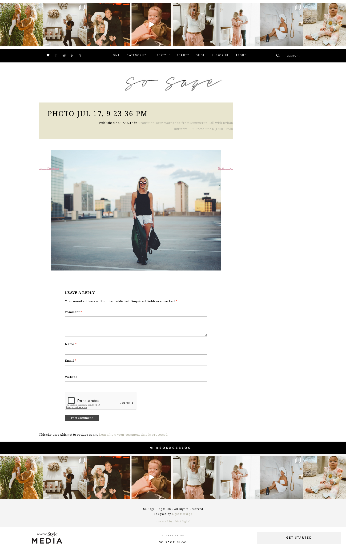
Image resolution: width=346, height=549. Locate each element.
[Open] (21, 24)
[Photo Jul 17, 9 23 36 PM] (136, 209)
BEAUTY (183, 55)
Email (70, 360)
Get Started (299, 538)
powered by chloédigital (173, 521)
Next (225, 168)
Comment (73, 312)
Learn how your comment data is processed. (134, 434)
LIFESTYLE (162, 55)
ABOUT (241, 55)
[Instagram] (39, 41)
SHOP (201, 55)
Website (71, 377)
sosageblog (21, 6)
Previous (49, 168)
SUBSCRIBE (220, 55)
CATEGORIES (137, 55)
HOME (115, 55)
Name (71, 344)
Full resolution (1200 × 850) (211, 129)
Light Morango (182, 514)
